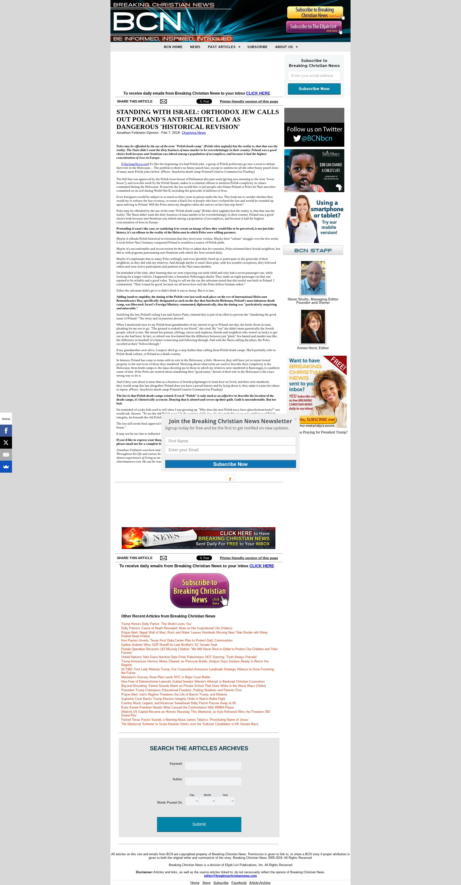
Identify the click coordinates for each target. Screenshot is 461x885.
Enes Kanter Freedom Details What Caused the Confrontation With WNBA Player (177, 707)
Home (195, 883)
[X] (6, 443)
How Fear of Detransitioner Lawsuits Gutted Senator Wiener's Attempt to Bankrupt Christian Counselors (193, 681)
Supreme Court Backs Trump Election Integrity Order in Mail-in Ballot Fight (173, 699)
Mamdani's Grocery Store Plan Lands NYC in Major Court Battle (165, 677)
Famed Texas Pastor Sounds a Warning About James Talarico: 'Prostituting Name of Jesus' (185, 719)
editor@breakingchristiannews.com (230, 876)
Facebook (239, 883)
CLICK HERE (258, 93)
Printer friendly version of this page (249, 101)
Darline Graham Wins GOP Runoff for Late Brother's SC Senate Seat (169, 645)
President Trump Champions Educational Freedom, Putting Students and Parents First (181, 690)
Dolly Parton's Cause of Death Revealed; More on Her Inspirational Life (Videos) (176, 628)
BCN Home (173, 47)
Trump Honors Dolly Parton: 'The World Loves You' (156, 624)
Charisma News (194, 132)
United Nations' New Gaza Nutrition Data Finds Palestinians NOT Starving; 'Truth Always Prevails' (189, 657)
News (195, 47)
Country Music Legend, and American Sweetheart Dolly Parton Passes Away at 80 (178, 703)
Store (206, 883)
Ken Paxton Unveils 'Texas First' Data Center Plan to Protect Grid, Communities (177, 640)
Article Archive (260, 883)
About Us (284, 47)
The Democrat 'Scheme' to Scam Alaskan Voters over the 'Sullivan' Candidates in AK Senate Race (189, 724)
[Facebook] (6, 431)
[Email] (6, 455)
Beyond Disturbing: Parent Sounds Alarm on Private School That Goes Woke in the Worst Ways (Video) (193, 686)
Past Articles (222, 47)
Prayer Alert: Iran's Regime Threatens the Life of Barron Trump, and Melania (174, 694)
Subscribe (257, 47)
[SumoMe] (6, 467)
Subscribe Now (314, 88)
